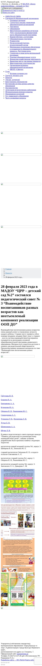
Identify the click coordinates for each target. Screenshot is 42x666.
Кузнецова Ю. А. (7, 407)
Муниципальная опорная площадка (19, 92)
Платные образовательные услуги (23, 57)
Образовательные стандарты (21, 39)
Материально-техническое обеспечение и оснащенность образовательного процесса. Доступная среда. (25, 49)
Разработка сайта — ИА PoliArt (13, 660)
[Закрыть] (2, 662)
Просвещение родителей (14, 94)
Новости (8, 78)
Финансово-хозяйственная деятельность (25, 59)
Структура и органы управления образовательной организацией (22, 24)
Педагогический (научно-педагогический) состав (19, 44)
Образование (15, 29)
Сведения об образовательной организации (22, 18)
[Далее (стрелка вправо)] (4, 664)
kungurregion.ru (22, 654)
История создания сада (18, 73)
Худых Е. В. (5, 423)
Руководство (14, 41)
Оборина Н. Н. (6, 411)
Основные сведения (17, 20)
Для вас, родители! (12, 80)
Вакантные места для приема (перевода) (25, 61)
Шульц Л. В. (5, 430)
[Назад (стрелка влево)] (2, 664)
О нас (7, 71)
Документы (14, 27)
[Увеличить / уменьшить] (8, 662)
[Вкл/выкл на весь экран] (6, 662)
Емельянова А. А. (7, 404)
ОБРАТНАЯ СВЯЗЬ (13, 16)
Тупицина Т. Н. (7, 419)
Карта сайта (29, 660)
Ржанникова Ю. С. (20, 411)
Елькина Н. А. (6, 400)
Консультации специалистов (16, 82)
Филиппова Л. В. (20, 419)
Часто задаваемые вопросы (15, 98)
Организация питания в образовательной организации (21, 66)
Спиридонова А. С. (8, 415)
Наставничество (11, 88)
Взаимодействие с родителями (21, 37)
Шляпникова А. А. (8, 427)
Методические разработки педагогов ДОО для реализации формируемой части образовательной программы (24, 33)
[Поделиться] (4, 662)
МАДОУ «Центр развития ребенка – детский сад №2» (18, 5)
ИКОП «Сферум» (16, 69)
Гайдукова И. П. (7, 396)
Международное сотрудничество (22, 63)
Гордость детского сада (14, 76)
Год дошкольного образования (17, 96)
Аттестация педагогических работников (20, 90)
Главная (8, 269)
